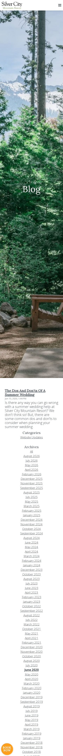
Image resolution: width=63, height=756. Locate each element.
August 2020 (31, 661)
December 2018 (32, 743)
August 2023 (31, 579)
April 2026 (31, 470)
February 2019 (31, 734)
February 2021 (31, 642)
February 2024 (31, 561)
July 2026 (32, 460)
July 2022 (32, 620)
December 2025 (32, 479)
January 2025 (31, 515)
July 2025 (32, 497)
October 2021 (31, 629)
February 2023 (31, 597)
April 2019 (31, 724)
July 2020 (32, 665)
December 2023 (32, 570)
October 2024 (31, 529)
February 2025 (31, 511)
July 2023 (32, 583)
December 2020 (32, 647)
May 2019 (31, 720)
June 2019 (31, 715)
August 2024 (31, 538)
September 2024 (31, 533)
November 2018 (31, 747)
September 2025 (31, 488)
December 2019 (32, 697)
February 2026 (31, 474)
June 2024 (31, 542)
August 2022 (31, 615)
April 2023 (31, 592)
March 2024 (32, 556)
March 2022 (32, 624)
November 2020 (31, 652)
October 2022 (31, 606)
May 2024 (31, 547)
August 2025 (31, 492)
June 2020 (31, 670)
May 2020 (31, 674)
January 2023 (31, 602)
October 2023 (31, 574)
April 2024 (31, 552)
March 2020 (32, 683)
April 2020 (31, 679)
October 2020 (31, 656)
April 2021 (31, 638)
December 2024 (32, 520)
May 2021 (31, 633)
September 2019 (31, 702)
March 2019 (32, 729)
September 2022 (31, 611)
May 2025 (31, 501)
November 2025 (31, 483)
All (31, 451)
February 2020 (31, 688)
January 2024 (31, 565)
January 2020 (31, 693)
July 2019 (32, 711)
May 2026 (31, 465)
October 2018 (31, 752)
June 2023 (31, 588)
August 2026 (31, 456)
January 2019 (31, 738)
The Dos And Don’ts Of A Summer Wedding (25, 392)
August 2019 (31, 706)
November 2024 (31, 524)
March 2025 (32, 506)
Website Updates (31, 437)
